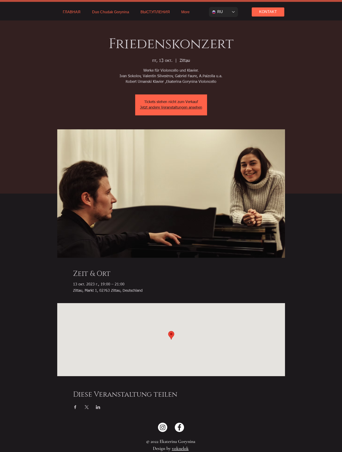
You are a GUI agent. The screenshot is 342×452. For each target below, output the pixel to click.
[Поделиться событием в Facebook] (75, 407)
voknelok (180, 448)
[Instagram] (162, 427)
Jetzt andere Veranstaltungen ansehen (171, 108)
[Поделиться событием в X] (86, 407)
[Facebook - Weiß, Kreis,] (179, 427)
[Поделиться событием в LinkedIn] (98, 407)
